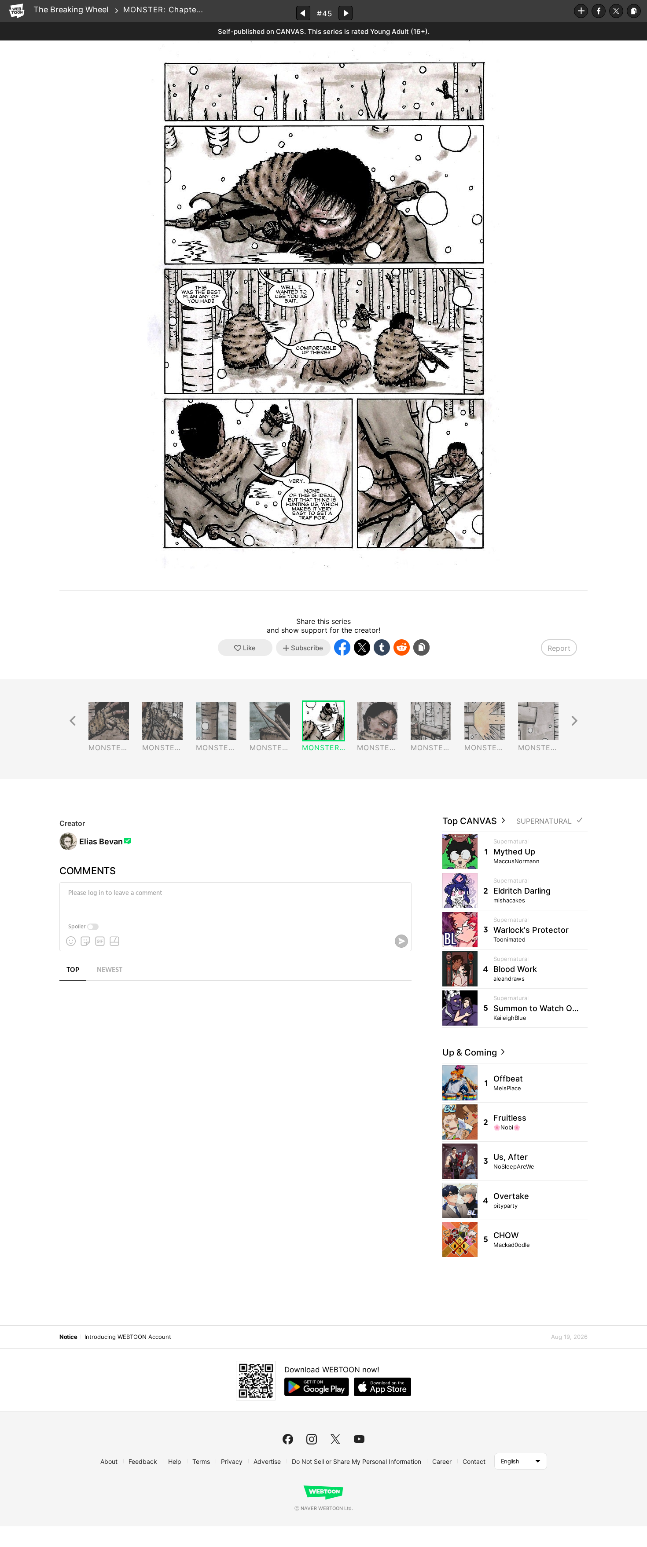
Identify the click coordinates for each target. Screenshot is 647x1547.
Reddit (401, 647)
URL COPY (634, 11)
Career (442, 1461)
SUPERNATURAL (544, 821)
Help (174, 1461)
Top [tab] (72, 970)
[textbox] (234, 900)
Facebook (599, 11)
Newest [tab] (109, 970)
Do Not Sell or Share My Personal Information (356, 1461)
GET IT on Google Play (316, 1387)
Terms (201, 1461)
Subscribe (581, 11)
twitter (335, 1439)
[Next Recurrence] (574, 721)
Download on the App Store (382, 1387)
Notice (68, 1336)
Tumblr (382, 647)
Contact (474, 1461)
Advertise (267, 1461)
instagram (311, 1439)
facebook (288, 1439)
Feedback (143, 1461)
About (109, 1461)
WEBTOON (17, 11)
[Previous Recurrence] (73, 721)
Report (559, 648)
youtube (359, 1439)
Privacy (232, 1461)
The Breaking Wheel (70, 9)
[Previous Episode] (303, 13)
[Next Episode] (345, 13)
